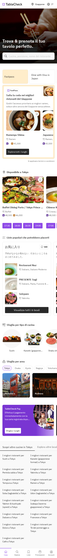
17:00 (51, 225)
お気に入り (12, 247)
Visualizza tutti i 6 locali (27, 310)
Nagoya (39, 368)
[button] (34, 269)
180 (45, 247)
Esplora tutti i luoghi (17, 151)
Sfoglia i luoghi (13, 430)
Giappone (40, 4)
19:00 (38, 225)
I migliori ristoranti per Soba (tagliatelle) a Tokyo (14, 492)
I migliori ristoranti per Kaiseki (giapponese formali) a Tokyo (41, 459)
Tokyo (7, 368)
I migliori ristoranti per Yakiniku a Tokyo (41, 471)
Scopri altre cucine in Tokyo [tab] (17, 447)
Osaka (18, 368)
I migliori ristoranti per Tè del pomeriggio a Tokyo (41, 528)
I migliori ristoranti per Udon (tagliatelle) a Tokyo (42, 492)
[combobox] (28, 56)
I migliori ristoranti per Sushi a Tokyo (13, 457)
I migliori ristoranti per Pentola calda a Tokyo (13, 471)
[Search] (5, 56)
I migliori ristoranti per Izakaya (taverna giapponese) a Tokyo (41, 503)
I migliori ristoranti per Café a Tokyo (13, 540)
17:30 (7, 225)
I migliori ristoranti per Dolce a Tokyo (13, 526)
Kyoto (28, 368)
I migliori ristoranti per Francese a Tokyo (41, 516)
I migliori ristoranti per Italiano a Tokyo (13, 516)
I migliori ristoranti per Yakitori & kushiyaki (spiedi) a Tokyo (13, 503)
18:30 (27, 225)
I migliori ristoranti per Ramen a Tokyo (41, 481)
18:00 (17, 225)
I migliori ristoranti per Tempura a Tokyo (13, 481)
